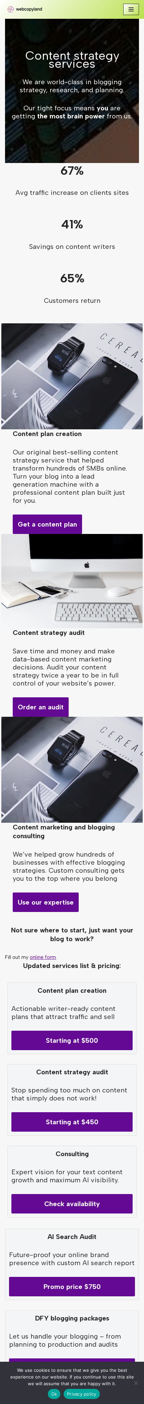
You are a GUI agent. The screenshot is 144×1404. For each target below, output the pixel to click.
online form (43, 957)
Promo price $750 (72, 1287)
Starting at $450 (72, 1122)
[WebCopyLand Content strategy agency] (25, 9)
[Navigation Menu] (131, 9)
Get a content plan (47, 524)
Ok (54, 1394)
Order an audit (41, 707)
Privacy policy (81, 1394)
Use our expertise (46, 902)
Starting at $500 (72, 1040)
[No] (135, 1383)
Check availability (72, 1204)
